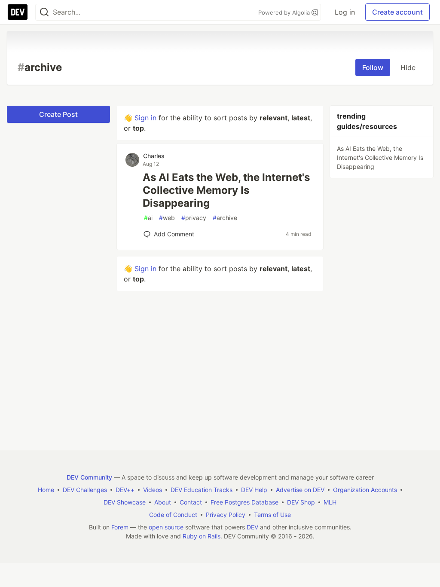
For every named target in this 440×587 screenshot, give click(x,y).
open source (166, 527)
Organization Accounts (365, 489)
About (162, 502)
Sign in (145, 117)
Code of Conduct (173, 514)
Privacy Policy (225, 514)
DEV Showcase (125, 502)
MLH (330, 502)
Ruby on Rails (201, 536)
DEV (252, 527)
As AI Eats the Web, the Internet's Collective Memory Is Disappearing (226, 190)
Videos (152, 489)
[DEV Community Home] (17, 12)
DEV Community (89, 477)
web (167, 217)
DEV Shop (301, 502)
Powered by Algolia (285, 12)
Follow (372, 67)
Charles (154, 155)
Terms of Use (272, 514)
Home (46, 489)
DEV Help (254, 489)
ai (148, 217)
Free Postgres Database (244, 502)
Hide (408, 67)
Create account (397, 12)
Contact (191, 502)
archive (225, 217)
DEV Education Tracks (201, 489)
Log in (345, 12)
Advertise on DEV (300, 489)
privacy (193, 217)
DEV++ (125, 489)
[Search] (44, 12)
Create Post (58, 114)
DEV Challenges (85, 489)
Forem (119, 527)
